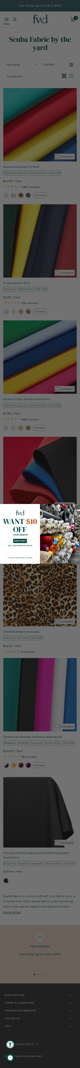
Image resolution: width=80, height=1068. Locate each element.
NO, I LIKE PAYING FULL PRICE (20, 546)
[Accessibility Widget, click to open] (10, 1044)
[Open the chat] (10, 1058)
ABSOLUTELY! (20, 541)
